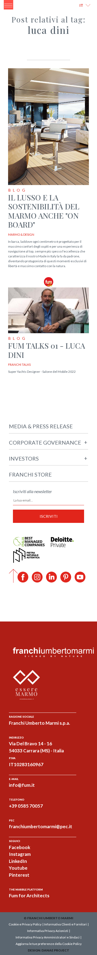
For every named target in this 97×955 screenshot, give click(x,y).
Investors (48, 458)
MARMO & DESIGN (21, 234)
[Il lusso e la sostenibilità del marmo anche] (48, 127)
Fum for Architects (29, 895)
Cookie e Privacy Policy (25, 924)
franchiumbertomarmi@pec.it (40, 826)
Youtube (18, 868)
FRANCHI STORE (30, 474)
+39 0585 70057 (26, 806)
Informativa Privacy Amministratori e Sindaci (47, 937)
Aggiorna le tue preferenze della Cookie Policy (49, 944)
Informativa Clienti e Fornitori (65, 924)
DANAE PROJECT (55, 950)
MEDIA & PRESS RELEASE (41, 426)
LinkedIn (18, 861)
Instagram (20, 854)
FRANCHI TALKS (19, 364)
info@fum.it (22, 785)
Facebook (19, 847)
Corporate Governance (48, 442)
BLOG (17, 190)
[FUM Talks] (48, 281)
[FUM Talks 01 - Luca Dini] (48, 310)
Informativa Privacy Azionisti (47, 931)
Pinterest (19, 875)
